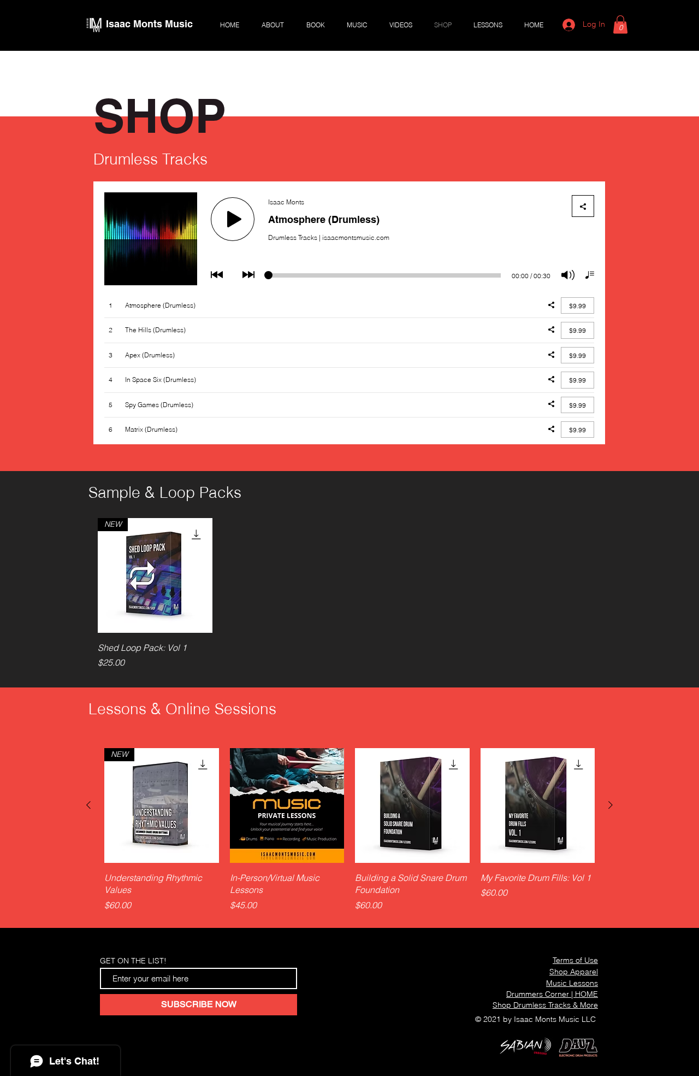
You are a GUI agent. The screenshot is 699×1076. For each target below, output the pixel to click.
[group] (343, 593)
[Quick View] (287, 805)
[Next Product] (610, 805)
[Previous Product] (88, 805)
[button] (620, 24)
